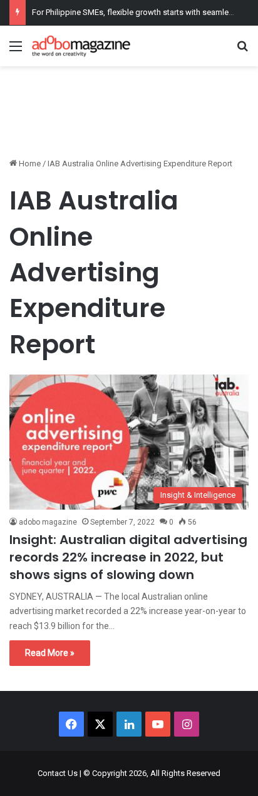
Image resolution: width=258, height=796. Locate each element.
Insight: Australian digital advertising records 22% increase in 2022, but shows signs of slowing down (128, 557)
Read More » (50, 653)
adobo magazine (48, 522)
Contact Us (58, 773)
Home (29, 163)
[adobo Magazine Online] (81, 46)
